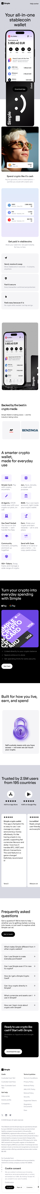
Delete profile (6, 1100)
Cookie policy (9, 1182)
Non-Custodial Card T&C (8, 1087)
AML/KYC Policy (29, 1089)
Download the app (13, 1052)
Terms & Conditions (31, 1078)
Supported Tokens (30, 1100)
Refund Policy (29, 1093)
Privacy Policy (28, 1082)
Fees (25, 1110)
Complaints (5, 1104)
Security (27, 1097)
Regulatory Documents (28, 1105)
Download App (20, 89)
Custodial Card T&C (8, 1078)
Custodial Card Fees (8, 1082)
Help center (34, 4)
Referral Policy (29, 1085)
